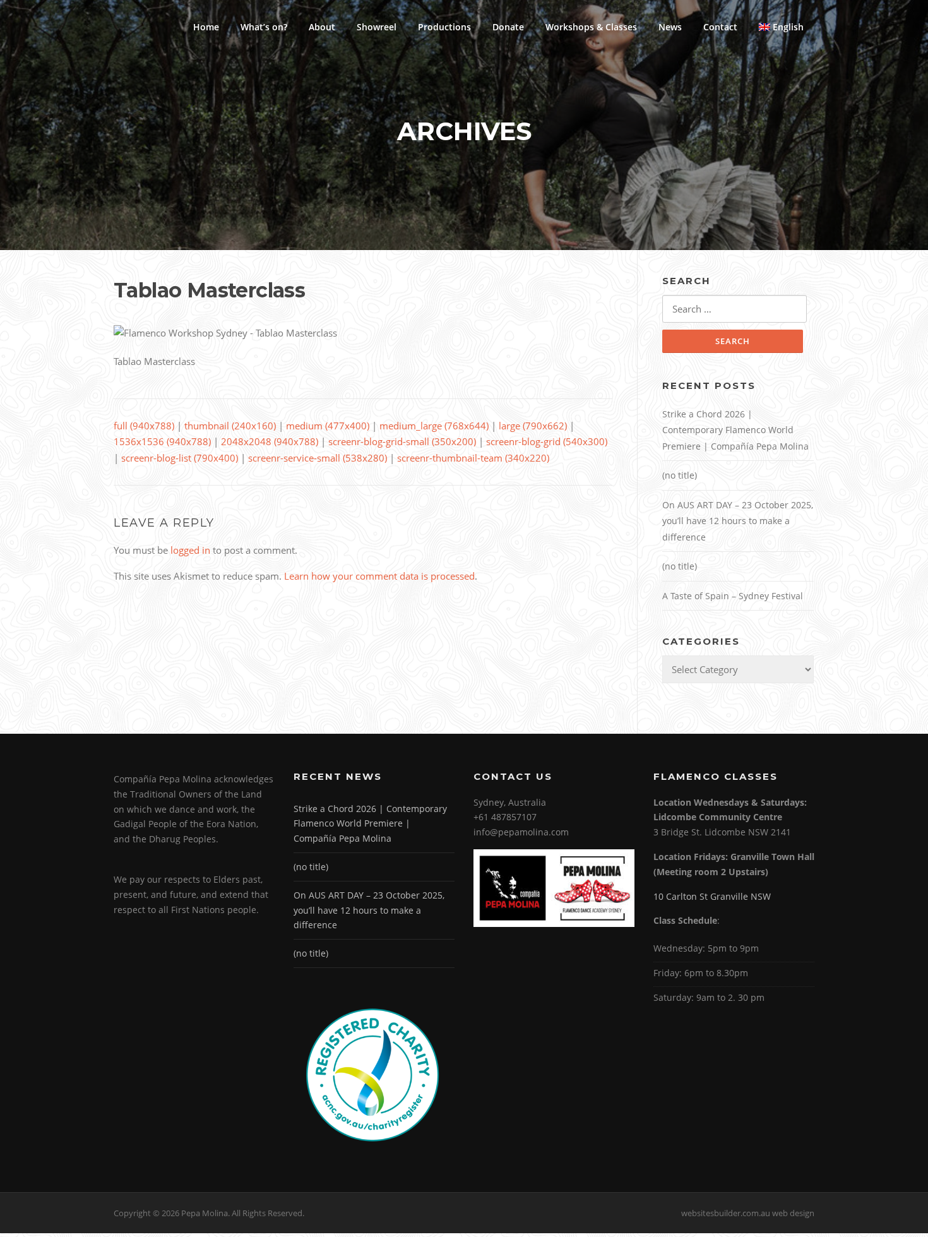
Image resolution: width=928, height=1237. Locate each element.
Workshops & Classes (591, 27)
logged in (190, 550)
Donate (508, 27)
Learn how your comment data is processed (379, 576)
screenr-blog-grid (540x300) (546, 441)
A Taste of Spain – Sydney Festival (732, 596)
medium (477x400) (327, 425)
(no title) (679, 475)
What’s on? (264, 27)
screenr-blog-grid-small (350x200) (402, 441)
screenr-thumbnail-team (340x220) (473, 457)
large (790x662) (533, 425)
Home (206, 27)
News (670, 27)
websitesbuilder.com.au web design (747, 1213)
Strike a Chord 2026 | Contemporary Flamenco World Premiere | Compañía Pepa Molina (735, 430)
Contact (720, 27)
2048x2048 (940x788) (269, 441)
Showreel (376, 27)
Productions (444, 27)
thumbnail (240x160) (230, 425)
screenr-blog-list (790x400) (179, 457)
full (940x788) (144, 425)
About (322, 27)
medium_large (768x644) (434, 425)
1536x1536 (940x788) (162, 441)
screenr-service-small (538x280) (317, 457)
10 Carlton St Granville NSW (712, 896)
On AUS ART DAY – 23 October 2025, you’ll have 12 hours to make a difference (737, 521)
